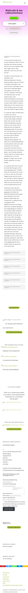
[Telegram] (8, 566)
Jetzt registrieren (14, 307)
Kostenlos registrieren (14, 527)
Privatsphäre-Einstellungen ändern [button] (13, 585)
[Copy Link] (25, 566)
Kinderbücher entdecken (9, 544)
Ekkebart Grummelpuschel (11, 351)
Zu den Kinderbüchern (14, 406)
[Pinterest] (3, 566)
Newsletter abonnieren (9, 556)
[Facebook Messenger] (19, 566)
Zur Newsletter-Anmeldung (14, 332)
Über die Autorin (14, 32)
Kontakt (5, 575)
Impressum (6, 577)
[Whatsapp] (14, 566)
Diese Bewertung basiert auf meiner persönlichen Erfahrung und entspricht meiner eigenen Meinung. (14, 504)
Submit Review (9, 509)
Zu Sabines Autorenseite (14, 429)
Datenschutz (6, 581)
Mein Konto (6, 573)
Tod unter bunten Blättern (11, 369)
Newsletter (6, 579)
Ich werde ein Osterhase (10, 360)
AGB (4, 583)
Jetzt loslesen (14, 18)
